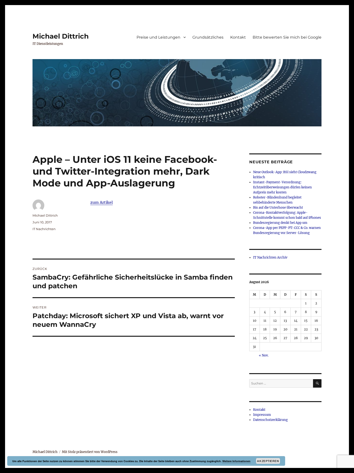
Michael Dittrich (61, 36)
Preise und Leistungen (158, 37)
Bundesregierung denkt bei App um (280, 223)
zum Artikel (101, 202)
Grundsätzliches (207, 37)
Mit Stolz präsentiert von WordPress (90, 452)
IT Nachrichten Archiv (270, 257)
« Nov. (264, 355)
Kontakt (238, 37)
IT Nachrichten (44, 229)
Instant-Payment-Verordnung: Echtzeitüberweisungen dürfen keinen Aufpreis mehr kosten (282, 187)
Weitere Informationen (236, 461)
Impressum (262, 415)
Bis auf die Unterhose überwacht (278, 208)
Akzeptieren (268, 461)
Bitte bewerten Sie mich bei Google (287, 37)
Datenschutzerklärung (270, 420)
